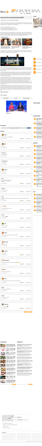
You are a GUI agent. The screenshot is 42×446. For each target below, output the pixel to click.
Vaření (20, 11)
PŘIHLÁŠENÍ (16, 127)
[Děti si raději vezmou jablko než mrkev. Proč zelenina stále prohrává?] (16, 41)
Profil (21, 13)
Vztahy (23, 11)
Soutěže (33, 11)
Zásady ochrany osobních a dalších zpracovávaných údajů (10, 424)
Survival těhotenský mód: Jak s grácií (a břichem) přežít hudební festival (9, 433)
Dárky (17, 10)
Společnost (12, 11)
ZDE (13, 415)
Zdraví (26, 11)
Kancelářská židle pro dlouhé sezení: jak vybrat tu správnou (24, 437)
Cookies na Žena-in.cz (5, 426)
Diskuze (36, 11)
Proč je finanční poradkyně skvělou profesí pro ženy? (8, 437)
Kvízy (39, 11)
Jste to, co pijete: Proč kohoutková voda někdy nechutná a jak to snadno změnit (24, 439)
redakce (12, 416)
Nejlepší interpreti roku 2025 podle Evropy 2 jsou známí (9, 439)
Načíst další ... (28, 311)
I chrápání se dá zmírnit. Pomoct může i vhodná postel (24, 433)
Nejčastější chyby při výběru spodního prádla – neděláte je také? (24, 436)
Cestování (13, 10)
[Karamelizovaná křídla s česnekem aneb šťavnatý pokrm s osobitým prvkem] (27, 41)
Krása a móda (34, 10)
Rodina (38, 10)
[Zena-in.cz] (4, 11)
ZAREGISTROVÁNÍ (12, 127)
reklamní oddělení (20, 419)
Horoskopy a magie (27, 10)
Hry (24, 13)
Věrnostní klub (28, 13)
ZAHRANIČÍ (5, 95)
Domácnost (21, 10)
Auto (29, 11)
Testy (16, 11)
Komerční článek (27, 98)
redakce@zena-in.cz (19, 417)
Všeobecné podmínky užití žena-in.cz (7, 423)
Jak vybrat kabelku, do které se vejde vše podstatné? (8, 436)
